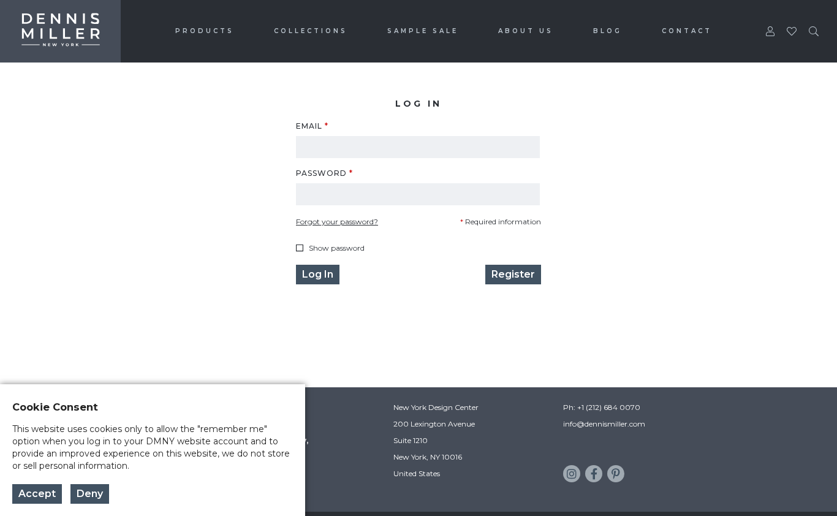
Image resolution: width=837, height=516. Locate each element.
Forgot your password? (337, 221)
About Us (525, 31)
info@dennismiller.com (604, 423)
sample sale (422, 31)
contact (687, 31)
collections (310, 31)
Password (324, 173)
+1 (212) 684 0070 (608, 407)
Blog (607, 31)
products (204, 31)
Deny (90, 493)
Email (312, 126)
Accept (37, 493)
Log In (317, 274)
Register (513, 274)
